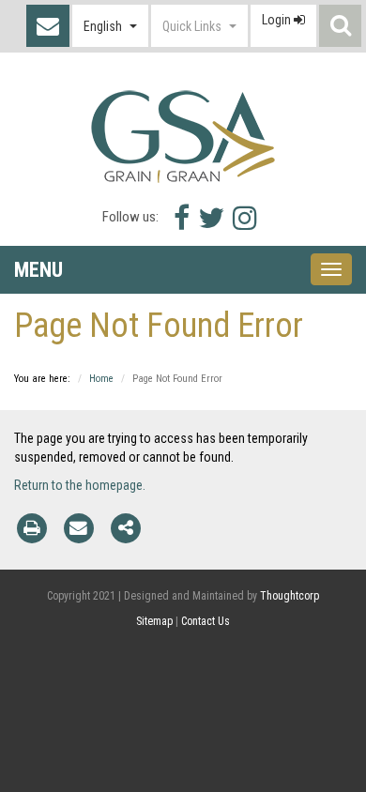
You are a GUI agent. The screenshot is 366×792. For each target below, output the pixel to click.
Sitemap (154, 621)
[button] (110, 26)
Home (101, 379)
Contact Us (47, 26)
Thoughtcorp (289, 595)
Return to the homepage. (79, 485)
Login (278, 19)
